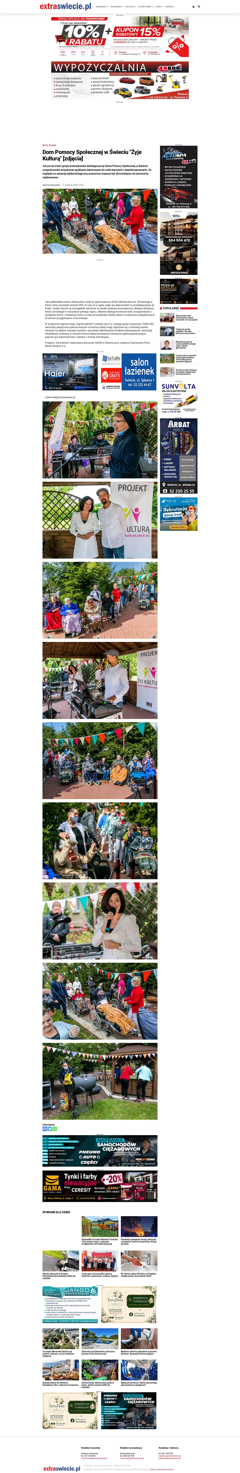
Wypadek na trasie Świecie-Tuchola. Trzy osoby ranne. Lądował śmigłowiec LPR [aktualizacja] (100, 1241)
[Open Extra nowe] (122, 6)
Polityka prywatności (103, 1465)
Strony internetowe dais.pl (161, 1469)
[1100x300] (100, 1151)
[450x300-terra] (128, 1304)
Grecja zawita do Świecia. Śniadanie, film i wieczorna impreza (60, 1383)
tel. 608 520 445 (127, 1456)
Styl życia (49, 145)
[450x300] (70, 371)
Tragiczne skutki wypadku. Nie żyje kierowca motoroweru (185, 331)
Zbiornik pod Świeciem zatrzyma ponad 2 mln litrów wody (98, 1352)
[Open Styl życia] (135, 6)
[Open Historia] (174, 6)
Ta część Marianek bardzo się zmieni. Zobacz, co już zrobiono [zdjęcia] (58, 1353)
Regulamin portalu (122, 1465)
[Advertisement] (120, 120)
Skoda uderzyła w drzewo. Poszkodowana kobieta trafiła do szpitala (58, 1276)
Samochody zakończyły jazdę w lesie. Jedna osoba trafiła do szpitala (98, 1384)
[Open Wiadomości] (108, 6)
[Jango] (70, 1304)
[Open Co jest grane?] (153, 6)
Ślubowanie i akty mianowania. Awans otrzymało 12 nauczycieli (186, 318)
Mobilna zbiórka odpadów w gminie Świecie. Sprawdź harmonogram (139, 1352)
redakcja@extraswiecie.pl (170, 1456)
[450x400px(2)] (179, 514)
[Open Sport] (162, 6)
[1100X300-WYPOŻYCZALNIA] (120, 80)
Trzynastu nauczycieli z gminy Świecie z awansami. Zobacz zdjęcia (100, 1274)
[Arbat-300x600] (179, 456)
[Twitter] (50, 1129)
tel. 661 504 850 (88, 1456)
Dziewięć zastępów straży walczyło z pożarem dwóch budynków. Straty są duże (139, 1241)
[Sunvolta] (179, 398)
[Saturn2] (128, 371)
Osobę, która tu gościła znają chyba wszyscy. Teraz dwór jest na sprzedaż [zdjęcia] (186, 358)
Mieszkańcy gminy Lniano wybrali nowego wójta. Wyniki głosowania (186, 345)
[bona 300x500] (179, 243)
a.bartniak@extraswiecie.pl (132, 1458)
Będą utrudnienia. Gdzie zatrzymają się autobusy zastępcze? (139, 1383)
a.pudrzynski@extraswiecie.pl (94, 1458)
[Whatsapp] (54, 1129)
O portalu (88, 1465)
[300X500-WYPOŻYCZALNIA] (179, 177)
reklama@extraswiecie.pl (170, 1458)
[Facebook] (45, 1129)
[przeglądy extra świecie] (179, 291)
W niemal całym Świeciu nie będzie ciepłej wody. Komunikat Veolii (138, 1274)
